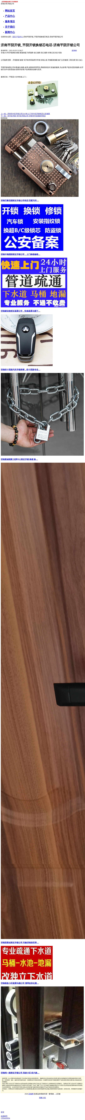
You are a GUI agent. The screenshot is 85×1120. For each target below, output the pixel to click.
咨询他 (74, 50)
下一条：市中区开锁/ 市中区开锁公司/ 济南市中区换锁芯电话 (23, 116)
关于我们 (10, 26)
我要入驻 (42, 1098)
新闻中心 (10, 32)
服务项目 (10, 21)
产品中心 (10, 16)
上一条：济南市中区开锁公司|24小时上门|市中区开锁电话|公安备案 (25, 114)
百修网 (31, 1094)
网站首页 (10, 10)
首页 (14, 37)
